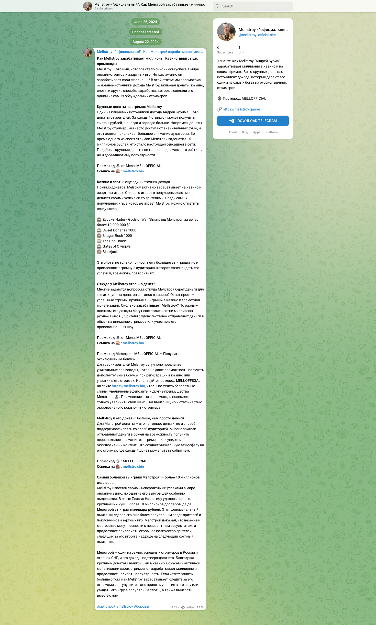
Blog (245, 132)
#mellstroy (124, 606)
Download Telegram (257, 121)
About (232, 132)
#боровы (141, 606)
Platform (272, 132)
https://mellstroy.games (242, 109)
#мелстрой (106, 606)
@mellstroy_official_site (257, 35)
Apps (256, 132)
